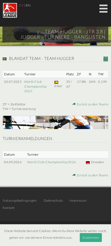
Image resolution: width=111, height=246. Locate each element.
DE (21, 5)
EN (28, 5)
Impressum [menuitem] (78, 200)
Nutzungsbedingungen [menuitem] (20, 200)
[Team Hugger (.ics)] (106, 59)
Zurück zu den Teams (92, 104)
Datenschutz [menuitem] (53, 200)
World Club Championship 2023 (35, 86)
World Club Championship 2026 (51, 162)
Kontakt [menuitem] (9, 208)
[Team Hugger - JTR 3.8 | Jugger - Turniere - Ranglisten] (10, 10)
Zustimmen (90, 238)
